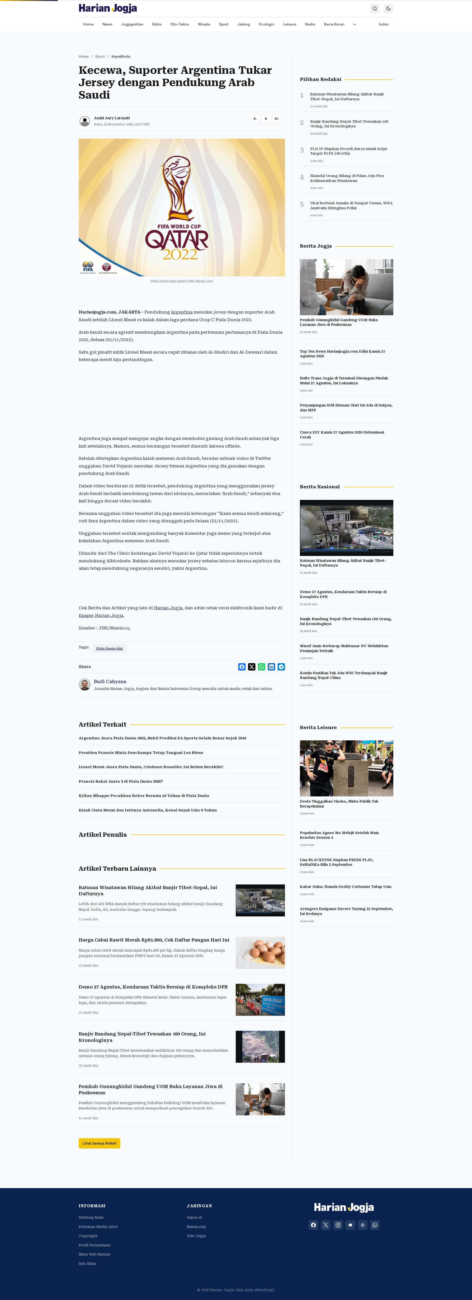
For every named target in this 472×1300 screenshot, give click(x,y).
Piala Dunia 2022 (109, 648)
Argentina (182, 312)
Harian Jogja (168, 607)
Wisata (204, 24)
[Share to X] (251, 667)
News (107, 24)
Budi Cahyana (110, 681)
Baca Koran (334, 24)
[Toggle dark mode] (388, 9)
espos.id (194, 1217)
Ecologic (266, 24)
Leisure (289, 24)
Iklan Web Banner (95, 1254)
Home (88, 24)
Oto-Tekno (179, 24)
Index (384, 24)
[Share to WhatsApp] (261, 667)
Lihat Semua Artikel (99, 1143)
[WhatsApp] (375, 1225)
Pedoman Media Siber (98, 1227)
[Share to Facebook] (242, 667)
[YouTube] (350, 1225)
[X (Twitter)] (326, 1225)
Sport (224, 24)
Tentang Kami (91, 1217)
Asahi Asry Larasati (112, 118)
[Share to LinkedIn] (271, 667)
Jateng (243, 24)
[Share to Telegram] (281, 667)
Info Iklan (87, 1264)
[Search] (375, 9)
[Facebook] (313, 1225)
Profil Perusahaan (95, 1245)
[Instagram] (338, 1225)
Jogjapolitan (132, 24)
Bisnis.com (196, 1227)
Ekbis (157, 24)
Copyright (88, 1236)
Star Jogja (196, 1236)
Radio (310, 24)
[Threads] (363, 1225)
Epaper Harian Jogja (101, 615)
